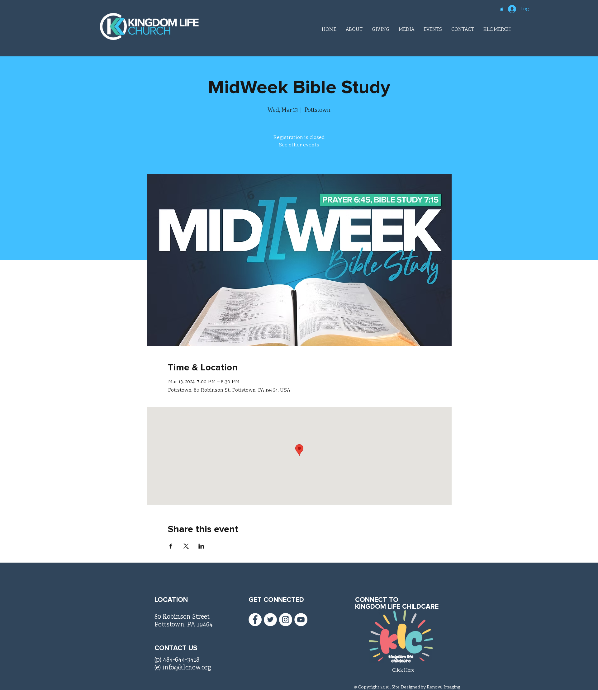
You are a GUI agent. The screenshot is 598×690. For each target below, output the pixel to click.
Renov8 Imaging (443, 687)
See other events (299, 145)
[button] (501, 9)
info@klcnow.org (186, 668)
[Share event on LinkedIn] (201, 546)
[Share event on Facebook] (171, 546)
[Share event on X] (186, 546)
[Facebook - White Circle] (255, 619)
